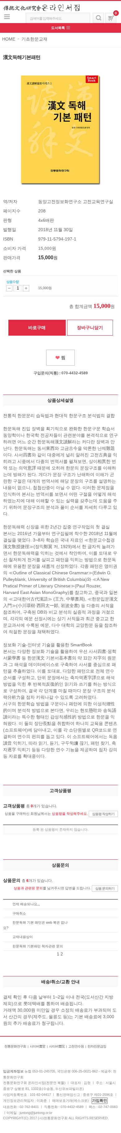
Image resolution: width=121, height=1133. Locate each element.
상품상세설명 (60, 400)
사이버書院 (57, 1046)
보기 (7, 17)
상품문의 (60, 865)
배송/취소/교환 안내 (60, 981)
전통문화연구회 (15, 1046)
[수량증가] (26, 288)
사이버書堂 (37, 1046)
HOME (8, 38)
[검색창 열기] (98, 18)
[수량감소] (9, 288)
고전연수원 (76, 1046)
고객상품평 (60, 790)
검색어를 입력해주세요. (46, 18)
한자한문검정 (96, 1046)
